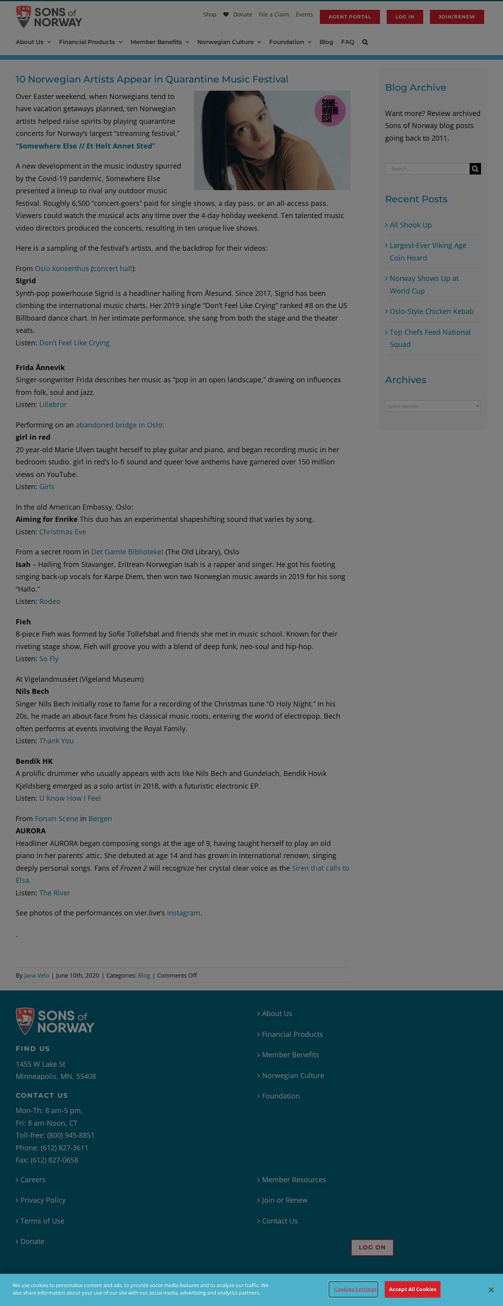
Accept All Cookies (412, 1289)
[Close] (491, 1289)
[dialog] (251, 1290)
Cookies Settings (355, 1289)
